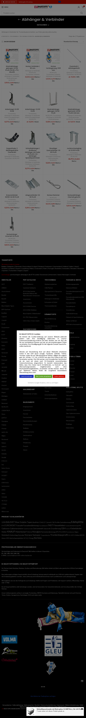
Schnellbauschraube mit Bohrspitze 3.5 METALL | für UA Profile (60, 709)
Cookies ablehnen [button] (59, 376)
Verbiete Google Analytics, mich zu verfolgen (43, 383)
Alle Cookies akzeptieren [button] (43, 376)
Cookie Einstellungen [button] (26, 376)
